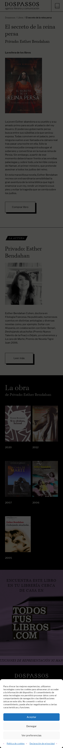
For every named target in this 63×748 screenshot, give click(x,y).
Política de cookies (16, 743)
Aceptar (31, 717)
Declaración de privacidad (42, 743)
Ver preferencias (31, 735)
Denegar (31, 726)
